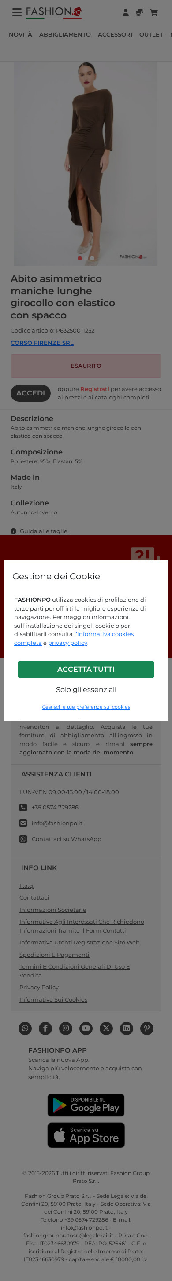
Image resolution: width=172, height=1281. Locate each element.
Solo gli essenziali (86, 689)
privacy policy (67, 642)
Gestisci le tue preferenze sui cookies (86, 707)
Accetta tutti (86, 669)
